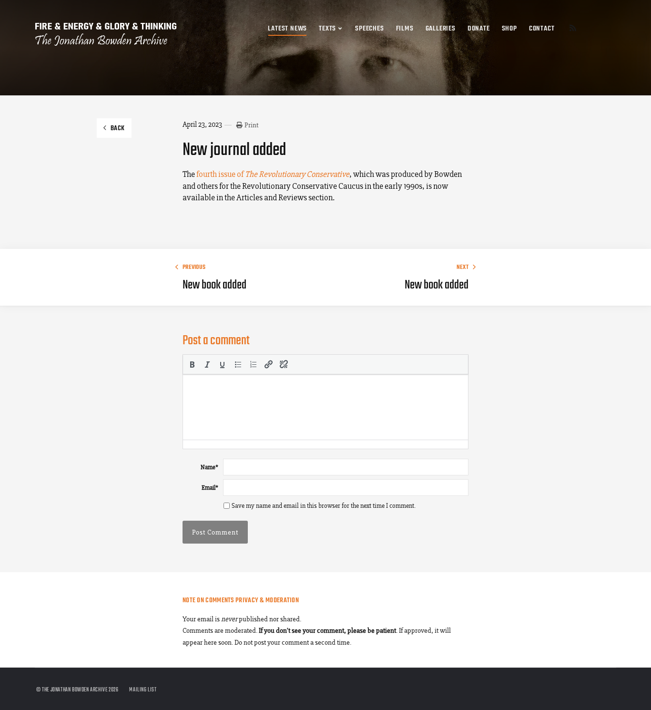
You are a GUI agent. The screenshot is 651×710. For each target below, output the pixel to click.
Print (251, 125)
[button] (192, 364)
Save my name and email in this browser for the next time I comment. (324, 506)
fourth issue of (272, 174)
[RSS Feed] (572, 29)
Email (210, 487)
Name (209, 467)
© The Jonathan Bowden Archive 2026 (77, 690)
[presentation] (192, 364)
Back (118, 128)
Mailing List (142, 690)
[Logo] (106, 29)
